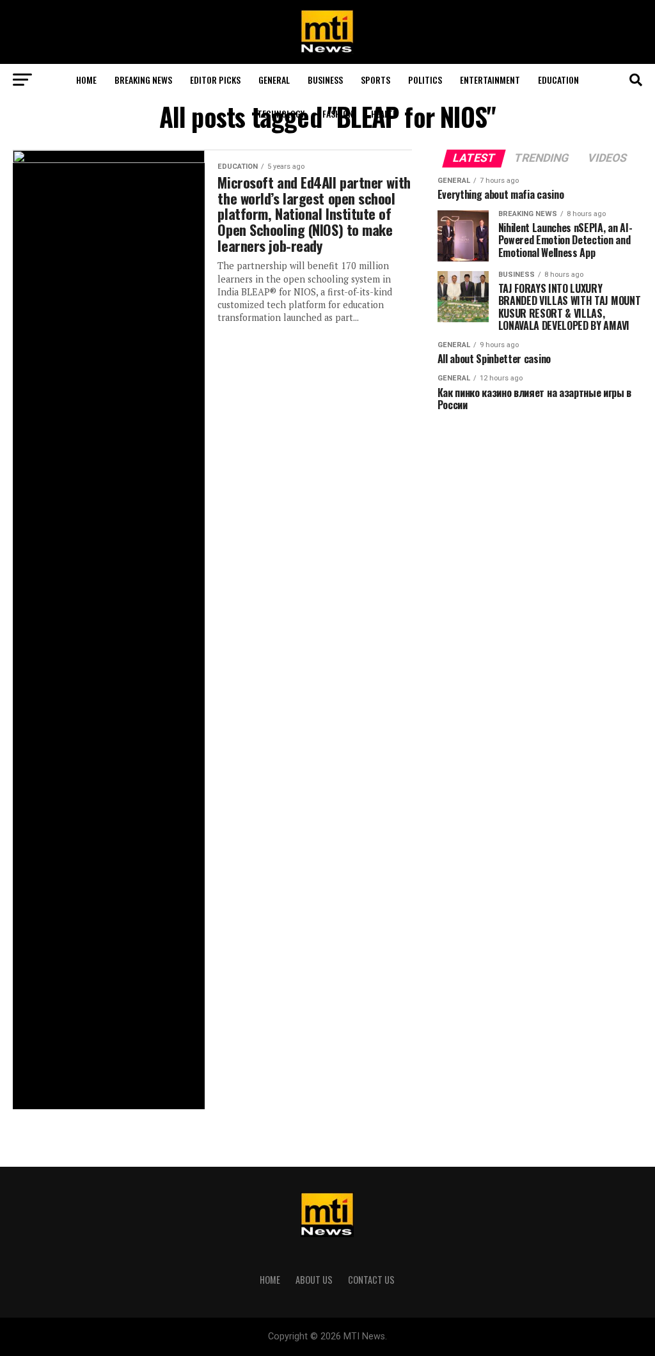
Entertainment (490, 79)
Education (558, 79)
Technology (280, 113)
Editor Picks (215, 79)
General (274, 79)
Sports (375, 79)
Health (384, 113)
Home (86, 79)
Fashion (337, 113)
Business (325, 79)
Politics (425, 79)
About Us (314, 1279)
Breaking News (143, 79)
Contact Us (371, 1279)
